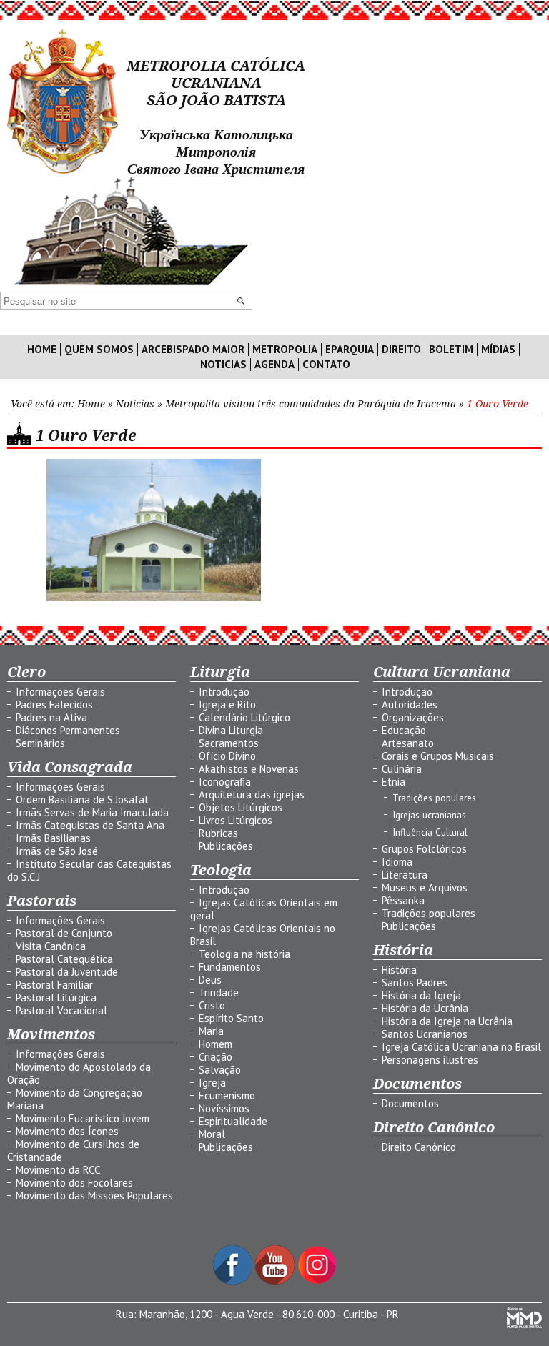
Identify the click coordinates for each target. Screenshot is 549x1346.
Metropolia (284, 349)
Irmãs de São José (57, 851)
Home (41, 349)
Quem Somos (99, 349)
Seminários (40, 743)
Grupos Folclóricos (424, 849)
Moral (212, 1134)
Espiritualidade (233, 1121)
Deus (210, 979)
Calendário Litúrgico (244, 717)
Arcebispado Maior (193, 349)
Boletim (451, 349)
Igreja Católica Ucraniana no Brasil (461, 1047)
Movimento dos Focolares (74, 1182)
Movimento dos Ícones (67, 1131)
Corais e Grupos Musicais (438, 756)
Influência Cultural (430, 832)
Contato (326, 364)
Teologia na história (244, 954)
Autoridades (409, 704)
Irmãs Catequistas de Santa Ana (90, 825)
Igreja (212, 1082)
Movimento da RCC (58, 1170)
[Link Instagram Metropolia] (317, 1280)
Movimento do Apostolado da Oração (79, 1073)
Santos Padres (414, 982)
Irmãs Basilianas (53, 838)
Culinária (402, 769)
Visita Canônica (51, 946)
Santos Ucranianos (425, 1034)
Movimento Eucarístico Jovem (82, 1118)
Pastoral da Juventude (67, 972)
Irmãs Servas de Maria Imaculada (92, 812)
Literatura (404, 874)
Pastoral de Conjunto (64, 933)
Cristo (212, 1005)
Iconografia (225, 781)
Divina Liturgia (231, 730)
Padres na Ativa (51, 717)
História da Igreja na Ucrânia (447, 1021)
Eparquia (349, 349)
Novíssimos (224, 1108)
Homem (215, 1044)
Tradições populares (434, 797)
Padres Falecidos (54, 704)
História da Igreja (421, 995)
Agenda (274, 364)
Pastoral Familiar (54, 984)
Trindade (219, 992)
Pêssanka (403, 900)
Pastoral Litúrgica (56, 997)
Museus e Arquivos (425, 887)
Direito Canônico (419, 1147)
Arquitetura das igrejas (252, 794)
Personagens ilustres (430, 1060)
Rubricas (218, 833)
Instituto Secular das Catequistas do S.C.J (89, 870)
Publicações (226, 846)
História (399, 969)
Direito (401, 349)
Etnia (393, 781)
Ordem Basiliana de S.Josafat (82, 799)
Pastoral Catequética (64, 959)
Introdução (224, 691)
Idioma (397, 862)
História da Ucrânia (425, 1008)
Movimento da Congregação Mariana (74, 1099)
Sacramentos (229, 743)
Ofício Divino (227, 756)
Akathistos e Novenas (249, 769)
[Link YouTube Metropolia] (276, 1280)
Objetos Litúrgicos (240, 807)
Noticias (223, 364)
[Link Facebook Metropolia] (234, 1280)
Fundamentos (230, 967)
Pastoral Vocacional (61, 1010)
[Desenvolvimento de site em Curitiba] (524, 1324)
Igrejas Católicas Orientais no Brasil (262, 934)
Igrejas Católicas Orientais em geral (263, 909)
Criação (215, 1057)
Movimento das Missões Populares (94, 1195)
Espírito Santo (231, 1018)
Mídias (498, 349)
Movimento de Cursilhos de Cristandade (73, 1150)
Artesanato (408, 743)
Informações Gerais (60, 691)
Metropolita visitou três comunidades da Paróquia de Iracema (310, 404)
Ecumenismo (227, 1095)
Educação (404, 730)
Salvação (220, 1070)
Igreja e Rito (227, 704)
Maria (211, 1031)
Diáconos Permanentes (68, 730)
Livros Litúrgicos (235, 820)
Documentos (410, 1103)
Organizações (413, 717)
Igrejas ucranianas (429, 814)
